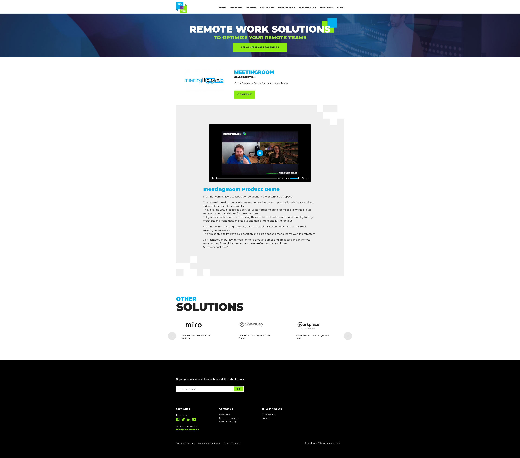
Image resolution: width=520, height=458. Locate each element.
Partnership (224, 415)
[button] (172, 336)
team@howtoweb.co (187, 429)
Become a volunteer (229, 418)
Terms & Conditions (185, 443)
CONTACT (244, 94)
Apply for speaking (228, 421)
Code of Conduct (232, 443)
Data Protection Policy (209, 443)
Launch (265, 418)
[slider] (246, 178)
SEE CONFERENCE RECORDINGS (260, 47)
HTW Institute (269, 415)
